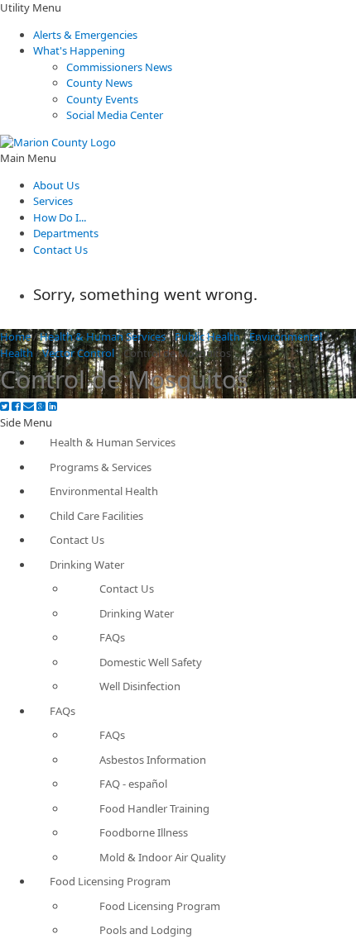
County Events (102, 99)
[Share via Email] (28, 406)
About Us (56, 185)
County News (99, 82)
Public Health (207, 336)
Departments (66, 233)
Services (53, 200)
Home (15, 336)
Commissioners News (119, 67)
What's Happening (79, 50)
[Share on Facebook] (16, 406)
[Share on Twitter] (4, 406)
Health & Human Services (103, 336)
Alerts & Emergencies (85, 34)
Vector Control (78, 353)
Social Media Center (114, 114)
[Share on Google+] (41, 406)
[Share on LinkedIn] (52, 406)
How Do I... (59, 217)
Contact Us (60, 249)
